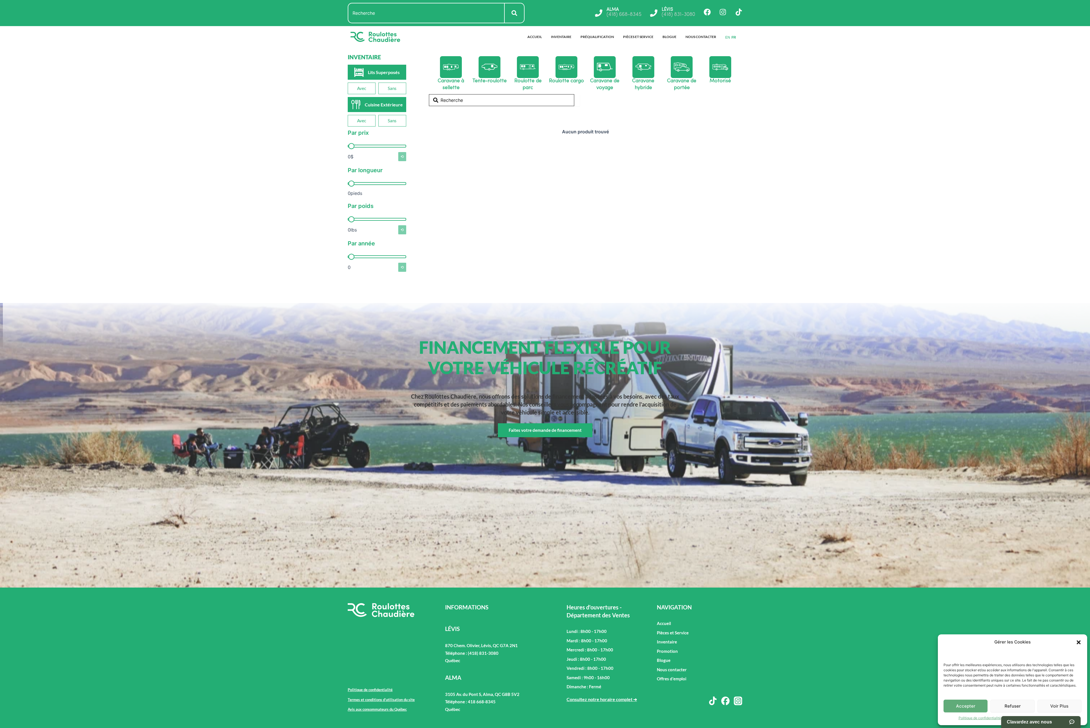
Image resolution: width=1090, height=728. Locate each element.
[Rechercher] (515, 13)
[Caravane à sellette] (451, 67)
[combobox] (426, 13)
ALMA (613, 9)
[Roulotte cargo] (566, 67)
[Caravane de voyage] (605, 67)
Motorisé (720, 81)
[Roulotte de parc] (528, 67)
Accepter (965, 706)
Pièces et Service (638, 37)
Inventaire (561, 37)
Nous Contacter (701, 37)
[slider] (351, 146)
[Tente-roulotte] (489, 67)
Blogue (669, 37)
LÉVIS (667, 9)
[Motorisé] (720, 67)
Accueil (534, 37)
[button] (1078, 642)
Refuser (1013, 706)
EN (727, 37)
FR (733, 37)
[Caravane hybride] (643, 67)
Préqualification (597, 37)
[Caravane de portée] (682, 67)
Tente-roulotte (489, 81)
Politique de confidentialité (980, 718)
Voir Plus (1059, 706)
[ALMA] (598, 13)
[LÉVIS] (653, 13)
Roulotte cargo (566, 81)
